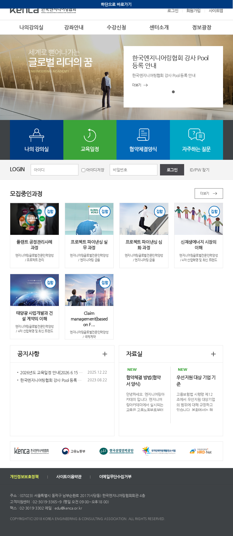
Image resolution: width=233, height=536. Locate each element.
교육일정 (90, 149)
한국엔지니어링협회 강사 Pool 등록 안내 (52, 380)
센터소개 (159, 27)
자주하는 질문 (196, 149)
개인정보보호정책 (24, 476)
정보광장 (201, 27)
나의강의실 (31, 27)
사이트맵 (216, 10)
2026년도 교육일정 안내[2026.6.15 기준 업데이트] (61, 372)
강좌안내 (74, 27)
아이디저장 (95, 169)
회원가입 (193, 10)
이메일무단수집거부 (115, 476)
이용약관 (68, 476)
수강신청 (116, 27)
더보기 (204, 193)
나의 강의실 (36, 149)
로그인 (172, 10)
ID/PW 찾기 (199, 169)
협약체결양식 (143, 149)
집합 (50, 211)
